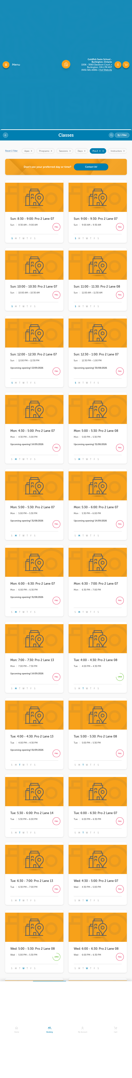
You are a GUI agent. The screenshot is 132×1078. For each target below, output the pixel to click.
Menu (16, 64)
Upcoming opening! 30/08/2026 (90, 368)
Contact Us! (91, 167)
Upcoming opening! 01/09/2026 (26, 750)
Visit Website (105, 70)
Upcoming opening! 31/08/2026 (90, 444)
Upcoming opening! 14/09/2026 (26, 444)
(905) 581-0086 (89, 70)
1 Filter (123, 135)
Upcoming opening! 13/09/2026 (26, 368)
